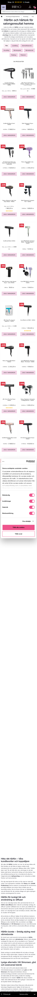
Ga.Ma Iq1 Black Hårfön (9, 241)
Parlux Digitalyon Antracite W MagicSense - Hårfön (28, 399)
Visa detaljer (26, 521)
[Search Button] (34, 11)
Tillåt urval (18, 534)
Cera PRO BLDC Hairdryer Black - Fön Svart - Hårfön (28, 361)
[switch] (32, 501)
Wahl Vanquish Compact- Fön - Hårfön (27, 201)
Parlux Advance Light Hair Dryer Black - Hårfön (9, 201)
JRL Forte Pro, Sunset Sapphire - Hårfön (9, 320)
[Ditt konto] (30, 7)
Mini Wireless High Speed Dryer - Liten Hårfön (9, 282)
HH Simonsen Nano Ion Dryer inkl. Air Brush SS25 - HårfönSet (9, 163)
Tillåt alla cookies (18, 527)
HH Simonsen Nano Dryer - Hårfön (28, 438)
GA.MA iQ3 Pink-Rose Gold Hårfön (9, 438)
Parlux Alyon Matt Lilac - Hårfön (27, 162)
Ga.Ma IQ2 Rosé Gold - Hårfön (9, 124)
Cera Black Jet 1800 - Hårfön (27, 320)
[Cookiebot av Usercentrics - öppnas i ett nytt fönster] (26, 461)
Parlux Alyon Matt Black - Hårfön (9, 361)
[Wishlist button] (26, 6)
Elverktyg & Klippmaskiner (13, 16)
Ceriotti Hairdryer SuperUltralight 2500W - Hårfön (9, 84)
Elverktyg (25, 16)
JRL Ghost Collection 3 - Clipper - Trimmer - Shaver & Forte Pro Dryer (27, 84)
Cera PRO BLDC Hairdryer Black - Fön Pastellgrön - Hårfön (28, 242)
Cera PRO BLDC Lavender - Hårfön (28, 282)
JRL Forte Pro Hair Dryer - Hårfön (9, 399)
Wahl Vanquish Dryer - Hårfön (28, 124)
